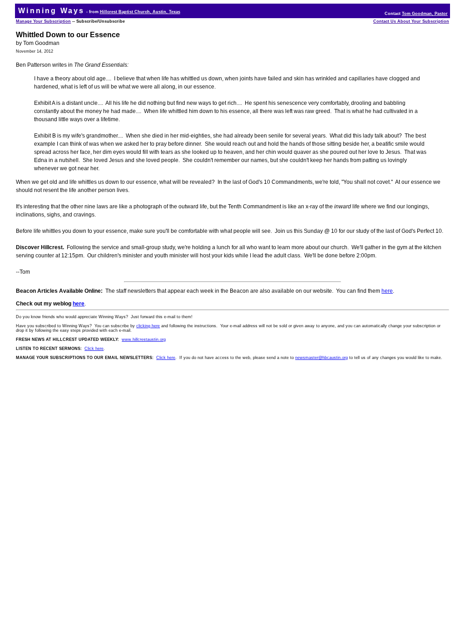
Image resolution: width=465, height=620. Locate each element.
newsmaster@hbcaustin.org (321, 357)
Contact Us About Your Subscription (411, 21)
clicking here (148, 326)
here (387, 291)
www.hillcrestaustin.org (144, 339)
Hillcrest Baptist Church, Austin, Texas (140, 12)
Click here (94, 348)
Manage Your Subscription (43, 21)
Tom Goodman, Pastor (425, 13)
